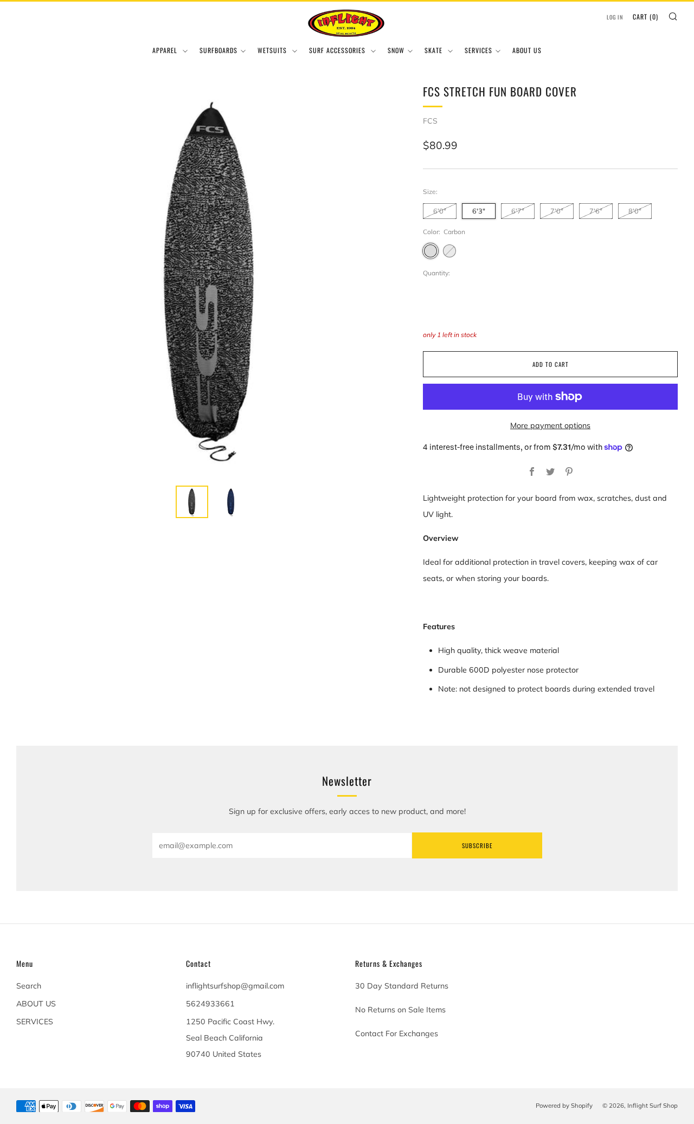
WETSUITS (273, 50)
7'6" (595, 210)
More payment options (550, 425)
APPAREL (165, 50)
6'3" (478, 210)
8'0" (634, 210)
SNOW (396, 50)
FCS (430, 121)
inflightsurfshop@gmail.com (235, 986)
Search (28, 986)
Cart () (645, 16)
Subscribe (477, 845)
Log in (615, 17)
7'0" (556, 210)
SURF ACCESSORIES (338, 50)
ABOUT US (527, 50)
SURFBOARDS (218, 50)
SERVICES (478, 50)
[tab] (192, 502)
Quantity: (436, 273)
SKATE (435, 50)
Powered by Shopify (564, 1105)
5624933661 (210, 1004)
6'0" (439, 210)
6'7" (517, 210)
